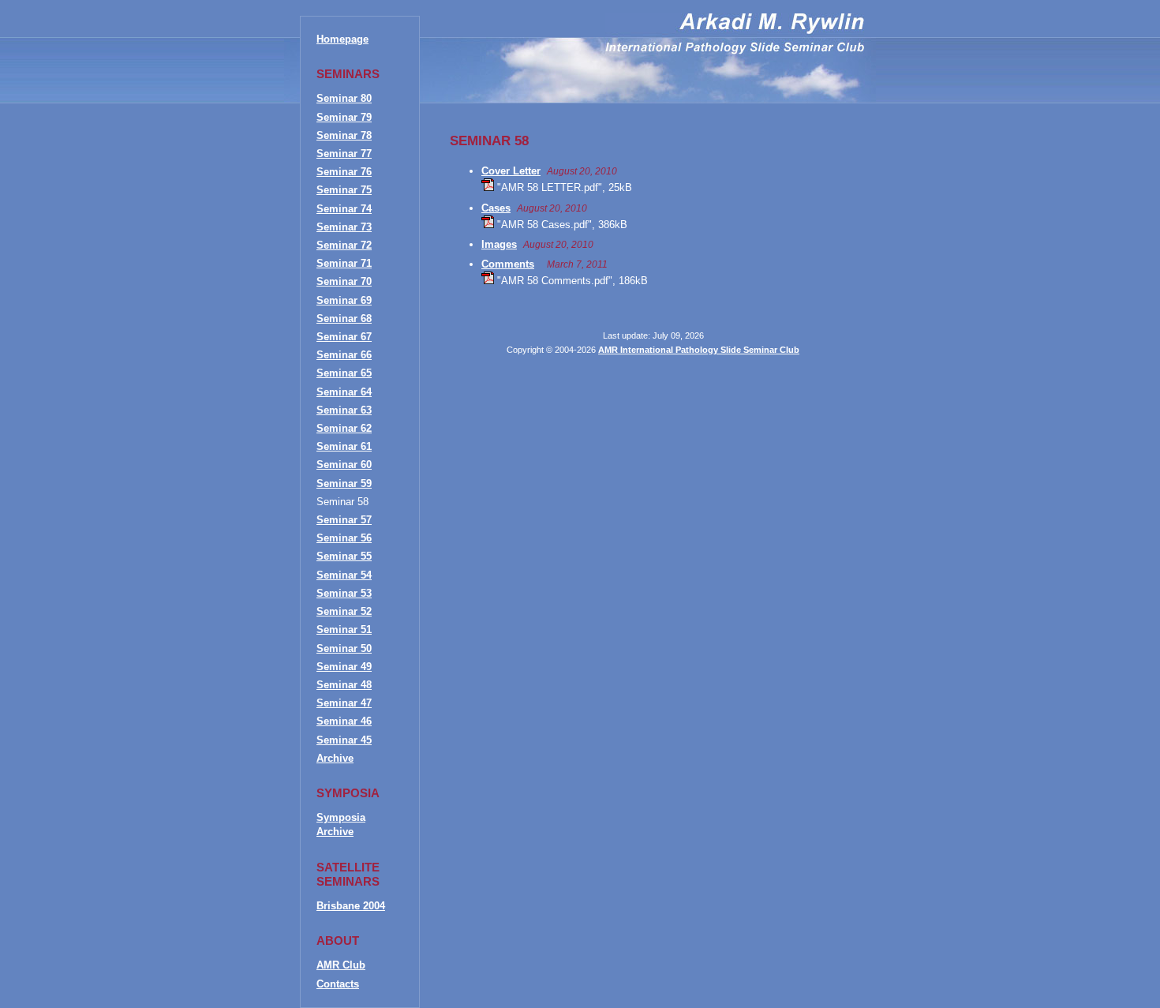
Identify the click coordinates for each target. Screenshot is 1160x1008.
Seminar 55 (344, 556)
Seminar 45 (344, 740)
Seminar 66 (344, 355)
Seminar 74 (344, 209)
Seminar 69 (344, 300)
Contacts (337, 984)
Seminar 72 (344, 245)
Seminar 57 (344, 520)
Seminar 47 (344, 703)
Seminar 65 (344, 373)
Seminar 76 (344, 172)
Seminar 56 (344, 538)
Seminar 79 (344, 117)
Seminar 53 (344, 593)
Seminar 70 (344, 281)
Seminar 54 (344, 575)
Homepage (342, 39)
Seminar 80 (344, 98)
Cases (496, 208)
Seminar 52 (344, 611)
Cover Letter (511, 171)
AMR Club (340, 965)
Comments (507, 264)
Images (499, 244)
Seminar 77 (344, 153)
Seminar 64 (344, 392)
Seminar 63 (344, 410)
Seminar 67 (344, 337)
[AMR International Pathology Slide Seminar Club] (734, 51)
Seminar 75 (344, 190)
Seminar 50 (344, 648)
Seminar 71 (344, 263)
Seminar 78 (344, 135)
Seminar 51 (344, 629)
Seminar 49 (344, 667)
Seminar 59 (344, 483)
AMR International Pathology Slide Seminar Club (698, 349)
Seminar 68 (344, 318)
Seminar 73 (344, 227)
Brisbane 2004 (350, 906)
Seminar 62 (344, 428)
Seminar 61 (344, 446)
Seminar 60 (344, 464)
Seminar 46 (344, 721)
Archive (335, 758)
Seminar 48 (344, 685)
